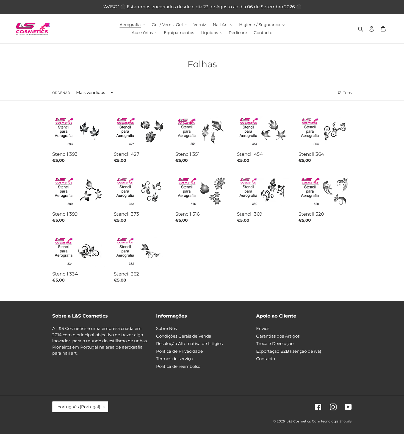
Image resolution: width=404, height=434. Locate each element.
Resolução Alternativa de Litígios (189, 343)
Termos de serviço (174, 358)
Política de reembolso (178, 366)
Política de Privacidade (179, 351)
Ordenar (61, 93)
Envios (262, 328)
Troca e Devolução (275, 343)
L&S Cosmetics (298, 421)
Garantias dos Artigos (278, 336)
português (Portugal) (78, 406)
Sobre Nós (166, 328)
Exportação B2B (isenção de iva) (288, 351)
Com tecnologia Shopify (332, 421)
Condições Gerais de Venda (183, 336)
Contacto (265, 358)
